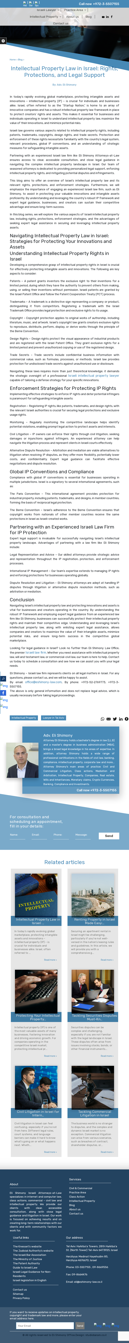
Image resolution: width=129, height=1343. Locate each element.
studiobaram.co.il (96, 1335)
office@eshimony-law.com (43, 682)
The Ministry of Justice (27, 1259)
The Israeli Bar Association (29, 1254)
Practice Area (73, 10)
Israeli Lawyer (46, 10)
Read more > (50, 960)
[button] (3, 41)
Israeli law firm (35, 652)
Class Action (77, 1196)
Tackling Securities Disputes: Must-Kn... (95, 1017)
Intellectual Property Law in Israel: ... (38, 921)
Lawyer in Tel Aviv (53, 717)
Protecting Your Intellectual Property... (38, 1017)
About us (72, 16)
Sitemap (18, 1293)
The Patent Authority (26, 1263)
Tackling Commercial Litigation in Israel (94, 1113)
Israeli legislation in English (29, 1280)
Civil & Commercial (80, 1188)
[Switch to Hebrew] (25, 4)
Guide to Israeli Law (25, 1267)
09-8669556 (100, 1267)
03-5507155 (83, 1267)
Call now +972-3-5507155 (97, 790)
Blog (88, 16)
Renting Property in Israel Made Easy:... (94, 921)
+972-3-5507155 (106, 4)
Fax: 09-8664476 (76, 1274)
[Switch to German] (31, 4)
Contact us (60, 23)
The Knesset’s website (27, 1246)
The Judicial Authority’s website (33, 1250)
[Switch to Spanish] (36, 4)
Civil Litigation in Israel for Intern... (38, 1113)
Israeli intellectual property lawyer (93, 375)
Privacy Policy (21, 1298)
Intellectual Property (44, 16)
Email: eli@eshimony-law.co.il (84, 1281)
